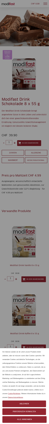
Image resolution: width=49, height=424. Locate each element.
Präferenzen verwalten (24, 411)
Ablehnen (24, 404)
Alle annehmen (24, 419)
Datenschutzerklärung (15, 397)
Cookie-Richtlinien (14, 393)
